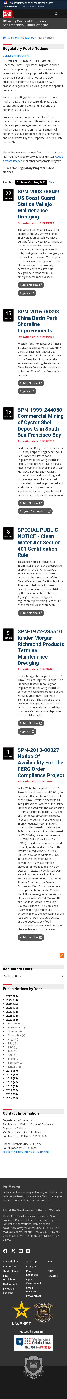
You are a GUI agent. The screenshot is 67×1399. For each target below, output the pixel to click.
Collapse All (10, 55)
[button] (34, 7)
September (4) (16, 1035)
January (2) (14, 1066)
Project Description (33, 511)
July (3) (12, 1043)
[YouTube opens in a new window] (21, 1251)
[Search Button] (55, 14)
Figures (25, 293)
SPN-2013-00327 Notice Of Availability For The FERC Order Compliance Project (41, 762)
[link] (4, 61)
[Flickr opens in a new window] (28, 1251)
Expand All (23, 55)
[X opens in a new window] (13, 1251)
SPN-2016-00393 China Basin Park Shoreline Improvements (38, 321)
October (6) (15, 1031)
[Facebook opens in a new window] (5, 1251)
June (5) (12, 1047)
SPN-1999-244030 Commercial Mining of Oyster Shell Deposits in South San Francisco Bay (41, 422)
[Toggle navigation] (61, 14)
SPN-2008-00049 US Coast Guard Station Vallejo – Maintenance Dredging (38, 204)
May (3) (12, 1051)
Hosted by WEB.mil (32, 1331)
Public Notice (29, 285)
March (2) (14, 1058)
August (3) (14, 1039)
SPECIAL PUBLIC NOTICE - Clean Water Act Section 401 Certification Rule (39, 542)
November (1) (16, 1027)
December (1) (16, 1023)
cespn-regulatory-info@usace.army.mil (26, 1151)
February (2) (15, 1062)
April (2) (12, 1055)
